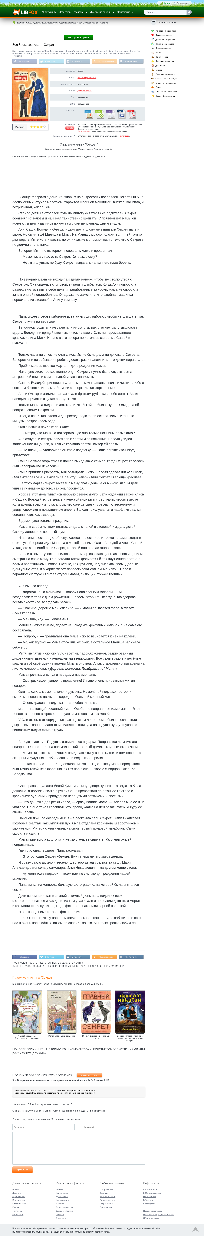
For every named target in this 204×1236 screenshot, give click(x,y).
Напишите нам (84, 131)
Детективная (62, 1196)
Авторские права (78, 37)
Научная (60, 1203)
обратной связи (101, 1231)
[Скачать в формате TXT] (110, 118)
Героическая (62, 1193)
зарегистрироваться (46, 1093)
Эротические (106, 1207)
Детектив (16, 1193)
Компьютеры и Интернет (166, 92)
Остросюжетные (108, 1200)
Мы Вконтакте (131, 61)
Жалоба (70, 128)
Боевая (59, 1189)
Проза (158, 52)
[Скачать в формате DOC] (121, 118)
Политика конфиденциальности (158, 1214)
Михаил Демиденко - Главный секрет (95, 1037)
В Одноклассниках (106, 61)
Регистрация (183, 3)
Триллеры (17, 1211)
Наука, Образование (164, 44)
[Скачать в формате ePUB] (99, 118)
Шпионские (17, 1214)
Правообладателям (152, 1211)
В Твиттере (50, 61)
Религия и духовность (165, 74)
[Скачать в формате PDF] (132, 118)
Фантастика (123, 12)
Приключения (161, 57)
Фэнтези (60, 1214)
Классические (19, 1203)
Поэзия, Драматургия (165, 96)
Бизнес (158, 70)
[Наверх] (195, 1230)
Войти (167, 3)
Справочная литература (166, 78)
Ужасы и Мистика (64, 1211)
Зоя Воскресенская (87, 77)
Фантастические (107, 1196)
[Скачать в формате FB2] (89, 118)
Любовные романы (101, 12)
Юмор (158, 87)
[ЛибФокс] (25, 12)
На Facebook (24, 61)
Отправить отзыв (22, 1170)
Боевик (15, 1189)
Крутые (15, 1207)
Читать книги (49, 12)
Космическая (62, 1200)
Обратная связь (151, 1218)
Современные (106, 1203)
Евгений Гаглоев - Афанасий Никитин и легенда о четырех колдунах (130, 1038)
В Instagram (77, 61)
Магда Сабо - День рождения (61, 1036)
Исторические (19, 1200)
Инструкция (124, 136)
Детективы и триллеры (72, 12)
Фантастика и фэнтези (165, 31)
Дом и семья (161, 65)
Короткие (104, 1193)
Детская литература (164, 61)
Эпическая (61, 1218)
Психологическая (64, 1207)
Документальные (163, 48)
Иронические (18, 1196)
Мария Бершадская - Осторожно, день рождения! (27, 1037)
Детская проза (85, 90)
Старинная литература (165, 83)
